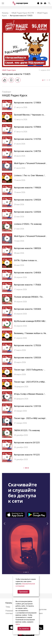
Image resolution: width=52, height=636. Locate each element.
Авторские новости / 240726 (27, 151)
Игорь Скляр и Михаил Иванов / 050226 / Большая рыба (29, 395)
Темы (8, 607)
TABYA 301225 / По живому (27, 430)
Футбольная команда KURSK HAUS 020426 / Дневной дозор (30, 322)
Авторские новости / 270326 (27, 345)
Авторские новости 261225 (27, 442)
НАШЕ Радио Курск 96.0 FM (22, 13)
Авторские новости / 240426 (27, 272)
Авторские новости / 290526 (27, 200)
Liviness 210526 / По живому (28, 224)
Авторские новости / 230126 (27, 406)
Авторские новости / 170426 (27, 285)
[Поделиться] (17, 80)
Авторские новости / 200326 (27, 357)
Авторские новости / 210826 (27, 102)
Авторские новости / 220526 (27, 212)
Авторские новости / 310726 (27, 139)
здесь (18, 624)
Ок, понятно (24, 629)
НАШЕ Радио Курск (9, 70)
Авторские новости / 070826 (27, 127)
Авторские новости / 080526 (27, 248)
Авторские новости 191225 (27, 455)
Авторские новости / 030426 (27, 309)
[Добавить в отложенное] (11, 80)
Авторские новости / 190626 (27, 187)
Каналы (5, 13)
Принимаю (23, 592)
